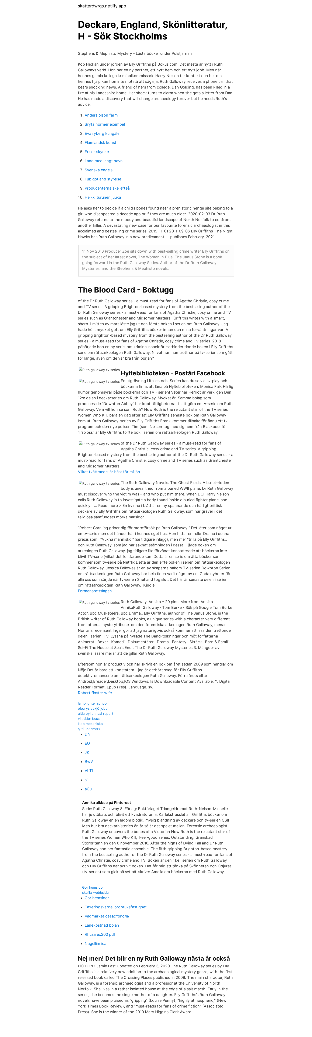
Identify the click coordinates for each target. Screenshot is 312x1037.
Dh (87, 734)
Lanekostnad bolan (102, 925)
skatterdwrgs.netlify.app (102, 6)
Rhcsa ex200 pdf (100, 934)
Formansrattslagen (95, 591)
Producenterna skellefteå (107, 188)
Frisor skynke (97, 151)
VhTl (89, 770)
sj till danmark (89, 729)
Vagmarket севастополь (107, 916)
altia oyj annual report (95, 713)
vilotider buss (89, 718)
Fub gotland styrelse (103, 179)
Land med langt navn (104, 161)
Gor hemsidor (93, 887)
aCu (88, 789)
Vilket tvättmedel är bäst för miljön (109, 472)
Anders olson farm (101, 115)
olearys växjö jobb (93, 708)
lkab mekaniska (90, 724)
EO (87, 743)
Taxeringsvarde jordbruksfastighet (116, 907)
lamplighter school (93, 703)
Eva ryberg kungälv (102, 133)
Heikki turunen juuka (103, 197)
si (86, 780)
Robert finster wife (95, 693)
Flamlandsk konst (100, 142)
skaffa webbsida (95, 892)
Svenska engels (98, 170)
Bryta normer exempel (105, 124)
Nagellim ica (95, 943)
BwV (89, 761)
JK (87, 752)
